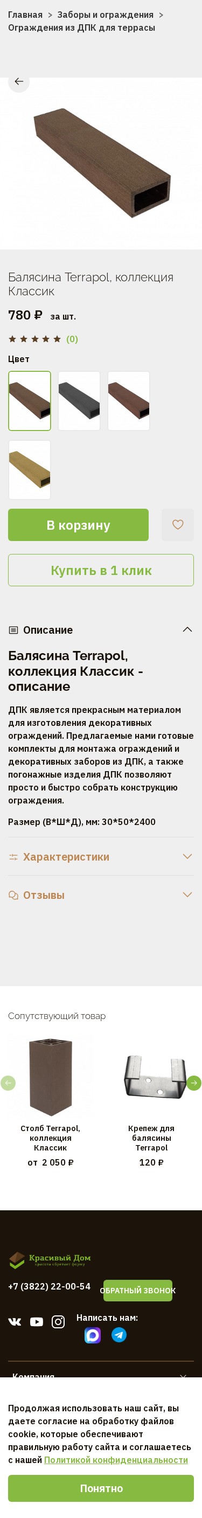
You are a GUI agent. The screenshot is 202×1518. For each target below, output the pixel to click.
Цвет (19, 359)
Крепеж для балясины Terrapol (151, 1137)
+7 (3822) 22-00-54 (49, 1286)
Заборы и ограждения (106, 14)
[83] (29, 401)
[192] (29, 470)
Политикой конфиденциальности (116, 1459)
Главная (25, 14)
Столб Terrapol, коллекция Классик (50, 1137)
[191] (128, 401)
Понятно (101, 1488)
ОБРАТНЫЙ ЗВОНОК (137, 1290)
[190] (79, 401)
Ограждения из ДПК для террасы (81, 27)
